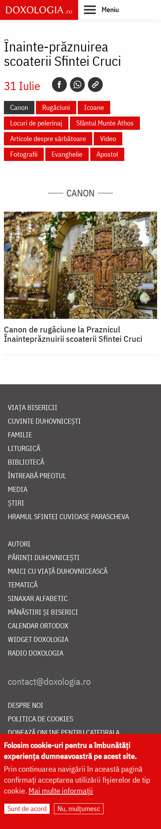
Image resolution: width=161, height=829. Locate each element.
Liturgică (24, 449)
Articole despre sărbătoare (48, 138)
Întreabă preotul (37, 476)
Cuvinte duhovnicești (44, 421)
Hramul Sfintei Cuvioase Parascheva (68, 517)
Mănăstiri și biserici (43, 612)
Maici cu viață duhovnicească (57, 571)
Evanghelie (67, 154)
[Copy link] (95, 84)
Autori (19, 544)
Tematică (23, 585)
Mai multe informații (61, 790)
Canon (19, 107)
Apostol (107, 154)
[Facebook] (59, 84)
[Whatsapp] (77, 84)
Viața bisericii (32, 408)
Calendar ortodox (38, 626)
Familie (20, 435)
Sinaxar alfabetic (38, 599)
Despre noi (25, 706)
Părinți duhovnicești (44, 558)
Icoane (94, 107)
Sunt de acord (27, 808)
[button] (101, 9)
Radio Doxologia (35, 653)
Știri (16, 503)
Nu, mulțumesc (78, 808)
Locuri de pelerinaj (36, 122)
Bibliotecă (26, 462)
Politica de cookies (40, 719)
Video (108, 138)
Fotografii (24, 154)
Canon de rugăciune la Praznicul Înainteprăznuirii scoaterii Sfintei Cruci (73, 334)
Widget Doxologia (38, 640)
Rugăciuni (56, 107)
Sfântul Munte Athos (105, 122)
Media (17, 490)
